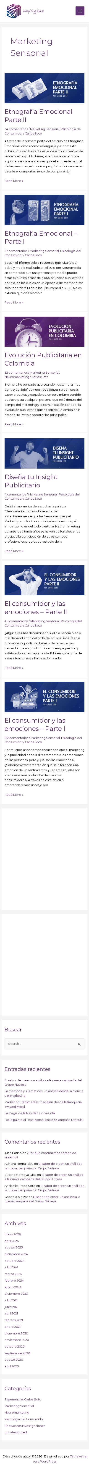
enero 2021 (13, 1326)
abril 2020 (12, 1366)
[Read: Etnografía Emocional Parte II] (45, 88)
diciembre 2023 (16, 1293)
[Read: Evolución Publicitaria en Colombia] (45, 331)
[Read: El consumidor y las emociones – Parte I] (45, 696)
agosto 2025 (14, 1247)
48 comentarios (16, 621)
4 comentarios (15, 494)
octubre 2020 (15, 1346)
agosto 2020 (14, 1359)
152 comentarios (16, 738)
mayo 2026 (13, 1234)
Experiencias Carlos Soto (23, 1399)
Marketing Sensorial (44, 129)
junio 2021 (11, 1307)
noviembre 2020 (17, 1340)
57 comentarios (16, 251)
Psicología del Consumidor (24, 1419)
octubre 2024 (14, 1260)
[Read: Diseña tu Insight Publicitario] (45, 453)
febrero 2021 (14, 1320)
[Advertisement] (44, 859)
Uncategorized (16, 1432)
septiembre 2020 (17, 1353)
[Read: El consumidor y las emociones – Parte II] (45, 580)
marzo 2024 (13, 1274)
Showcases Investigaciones (25, 1426)
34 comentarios (16, 129)
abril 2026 (12, 1241)
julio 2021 (11, 1300)
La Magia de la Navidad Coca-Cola (30, 1113)
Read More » (14, 180)
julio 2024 (11, 1267)
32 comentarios (16, 372)
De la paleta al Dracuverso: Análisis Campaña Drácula (44, 1120)
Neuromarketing (17, 377)
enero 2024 (13, 1287)
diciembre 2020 (16, 1333)
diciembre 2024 (16, 1254)
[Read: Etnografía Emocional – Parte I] (45, 209)
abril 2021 (11, 1313)
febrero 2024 (14, 1280)
